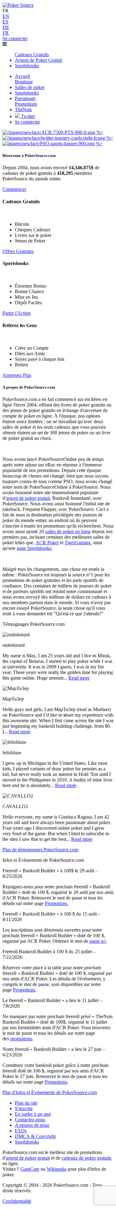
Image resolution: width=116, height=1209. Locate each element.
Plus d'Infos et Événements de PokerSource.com (49, 1092)
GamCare (29, 1169)
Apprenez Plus (16, 375)
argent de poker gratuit (28, 498)
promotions (21, 1038)
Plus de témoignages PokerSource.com (40, 849)
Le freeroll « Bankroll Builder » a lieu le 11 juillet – (52, 1000)
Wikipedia (57, 1169)
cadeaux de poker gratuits (86, 1158)
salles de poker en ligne (68, 531)
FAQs (21, 1130)
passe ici (97, 941)
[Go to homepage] (18, 5)
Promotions (24, 989)
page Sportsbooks (34, 548)
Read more (79, 677)
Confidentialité (16, 1201)
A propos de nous (32, 1125)
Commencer (14, 189)
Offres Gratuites (18, 251)
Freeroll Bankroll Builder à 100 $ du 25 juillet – (49, 951)
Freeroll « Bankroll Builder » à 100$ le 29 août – (50, 870)
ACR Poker (47, 542)
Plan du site (26, 1103)
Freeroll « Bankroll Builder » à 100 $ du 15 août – (51, 913)
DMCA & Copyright (35, 1136)
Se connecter (15, 38)
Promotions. (56, 903)
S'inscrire (24, 1108)
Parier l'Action (16, 313)
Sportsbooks (27, 1141)
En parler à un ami (33, 1114)
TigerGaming (78, 542)
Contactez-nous (30, 1119)
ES (5, 21)
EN (5, 16)
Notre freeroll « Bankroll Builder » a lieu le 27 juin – (53, 1049)
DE (5, 27)
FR (5, 33)
